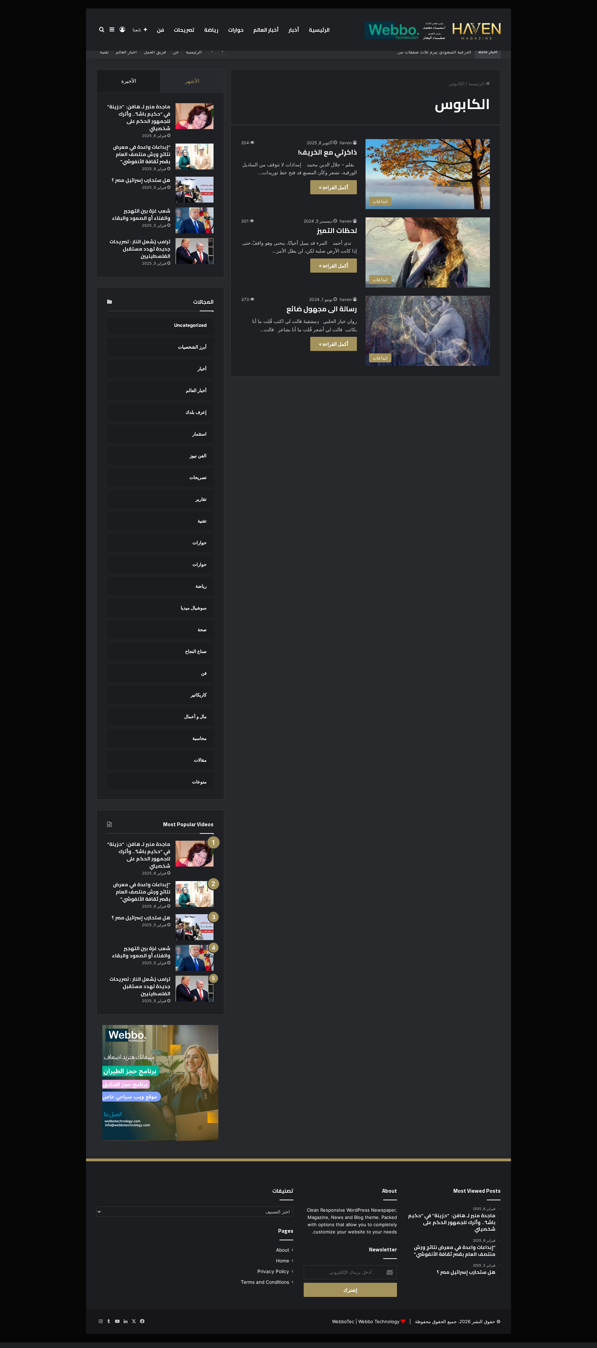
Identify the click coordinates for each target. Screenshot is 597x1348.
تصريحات (184, 30)
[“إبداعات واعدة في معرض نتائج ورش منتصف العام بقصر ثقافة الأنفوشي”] (195, 156)
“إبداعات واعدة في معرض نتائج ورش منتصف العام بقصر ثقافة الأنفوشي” (141, 154)
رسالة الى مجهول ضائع (321, 308)
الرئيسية (319, 30)
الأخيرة (128, 81)
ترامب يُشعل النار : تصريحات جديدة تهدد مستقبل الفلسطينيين (140, 249)
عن (176, 52)
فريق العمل (155, 52)
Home (282, 1260)
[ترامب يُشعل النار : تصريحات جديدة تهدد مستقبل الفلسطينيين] (195, 251)
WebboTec (343, 1321)
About (282, 1250)
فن (160, 30)
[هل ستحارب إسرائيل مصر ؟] (195, 190)
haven (346, 142)
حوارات (236, 30)
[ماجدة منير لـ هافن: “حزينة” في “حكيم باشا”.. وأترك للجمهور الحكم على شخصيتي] (195, 116)
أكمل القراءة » (333, 187)
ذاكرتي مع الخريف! (327, 152)
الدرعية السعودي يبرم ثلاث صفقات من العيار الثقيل (422, 52)
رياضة (211, 30)
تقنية (104, 52)
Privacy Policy (273, 1271)
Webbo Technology (378, 1321)
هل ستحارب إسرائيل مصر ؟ (141, 180)
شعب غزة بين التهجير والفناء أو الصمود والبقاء (141, 214)
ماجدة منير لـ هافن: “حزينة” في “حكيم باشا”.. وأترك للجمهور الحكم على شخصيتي (138, 117)
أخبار (293, 30)
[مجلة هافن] (431, 29)
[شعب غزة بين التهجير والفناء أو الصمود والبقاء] (195, 220)
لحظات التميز (337, 230)
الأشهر (192, 81)
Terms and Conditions (265, 1282)
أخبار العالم (266, 30)
